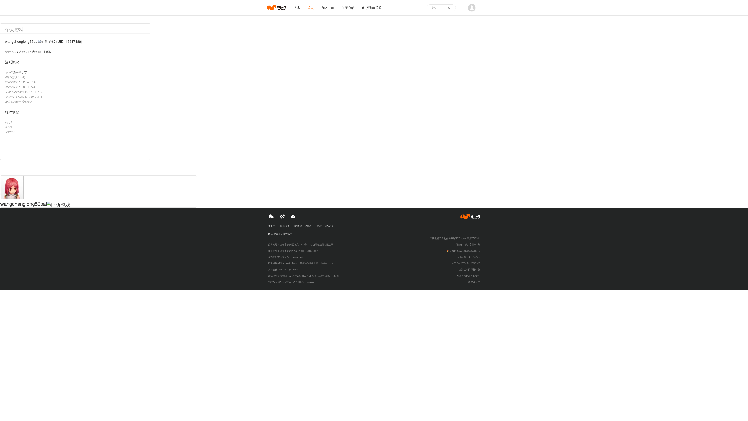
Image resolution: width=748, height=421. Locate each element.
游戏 (297, 7)
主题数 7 (48, 52)
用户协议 (297, 226)
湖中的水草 (20, 72)
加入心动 (328, 7)
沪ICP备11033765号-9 (469, 257)
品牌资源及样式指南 (281, 234)
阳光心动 (329, 226)
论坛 (311, 7)
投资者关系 (374, 7)
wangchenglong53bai (23, 203)
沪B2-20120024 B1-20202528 (465, 263)
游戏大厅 (309, 226)
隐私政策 (285, 226)
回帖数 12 (35, 52)
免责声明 (272, 226)
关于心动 (348, 7)
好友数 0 (22, 52)
